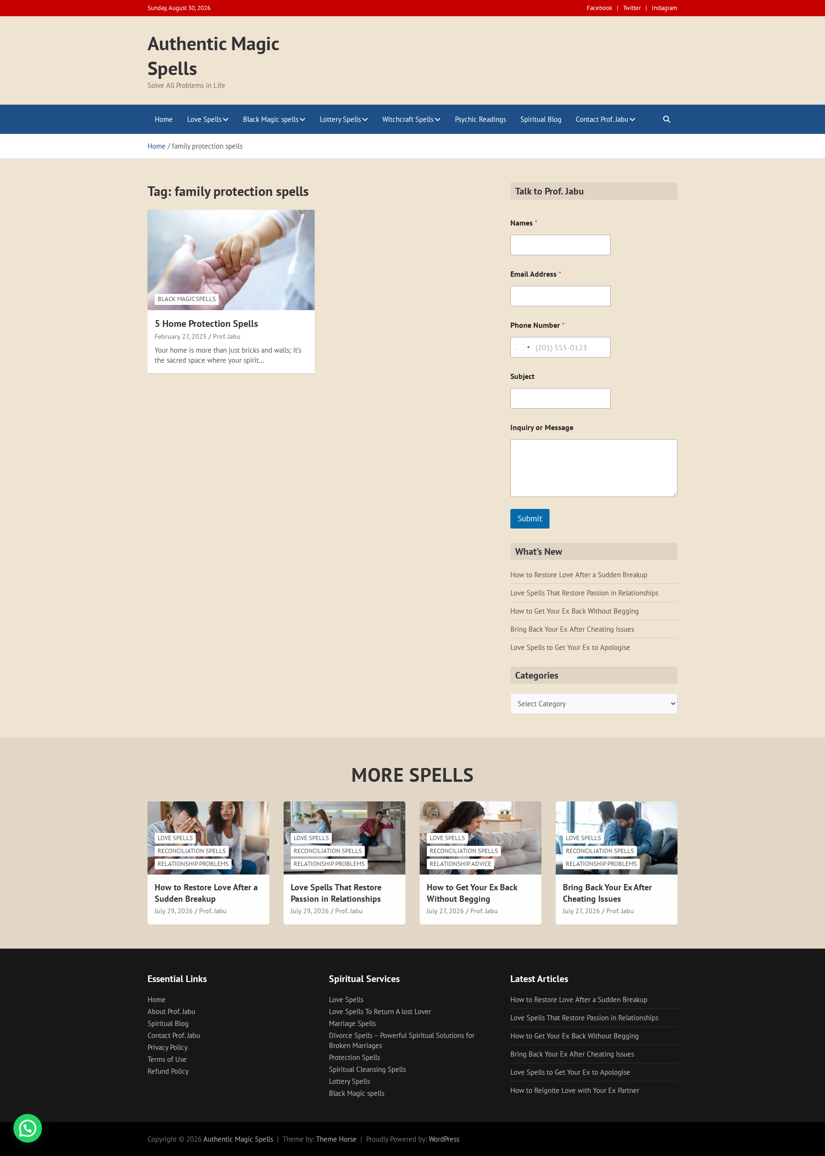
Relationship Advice (460, 864)
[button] (27, 1128)
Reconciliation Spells (192, 851)
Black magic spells (187, 299)
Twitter (632, 8)
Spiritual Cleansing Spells (367, 1069)
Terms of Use (167, 1059)
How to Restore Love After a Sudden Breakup (578, 574)
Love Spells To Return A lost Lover (380, 1011)
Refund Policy (168, 1071)
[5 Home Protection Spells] (231, 259)
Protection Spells (354, 1057)
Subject (522, 376)
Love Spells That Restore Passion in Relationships (584, 592)
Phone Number (537, 325)
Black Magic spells (270, 119)
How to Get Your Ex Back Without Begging (574, 611)
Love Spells (204, 119)
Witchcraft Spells (408, 119)
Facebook (599, 8)
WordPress (444, 1139)
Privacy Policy (168, 1047)
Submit (530, 518)
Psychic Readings (480, 119)
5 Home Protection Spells (206, 323)
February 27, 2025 (181, 336)
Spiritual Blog (540, 119)
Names (524, 222)
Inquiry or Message (541, 427)
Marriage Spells (352, 1023)
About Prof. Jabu (171, 1011)
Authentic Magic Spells (238, 1139)
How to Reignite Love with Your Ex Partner (574, 1090)
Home (164, 119)
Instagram (664, 8)
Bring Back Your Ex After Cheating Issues (572, 629)
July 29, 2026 (174, 911)
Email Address (535, 274)
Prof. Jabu (227, 336)
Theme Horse (336, 1139)
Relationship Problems (193, 864)
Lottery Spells (340, 119)
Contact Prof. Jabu (602, 119)
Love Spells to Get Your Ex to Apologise (570, 647)
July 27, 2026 (445, 911)
